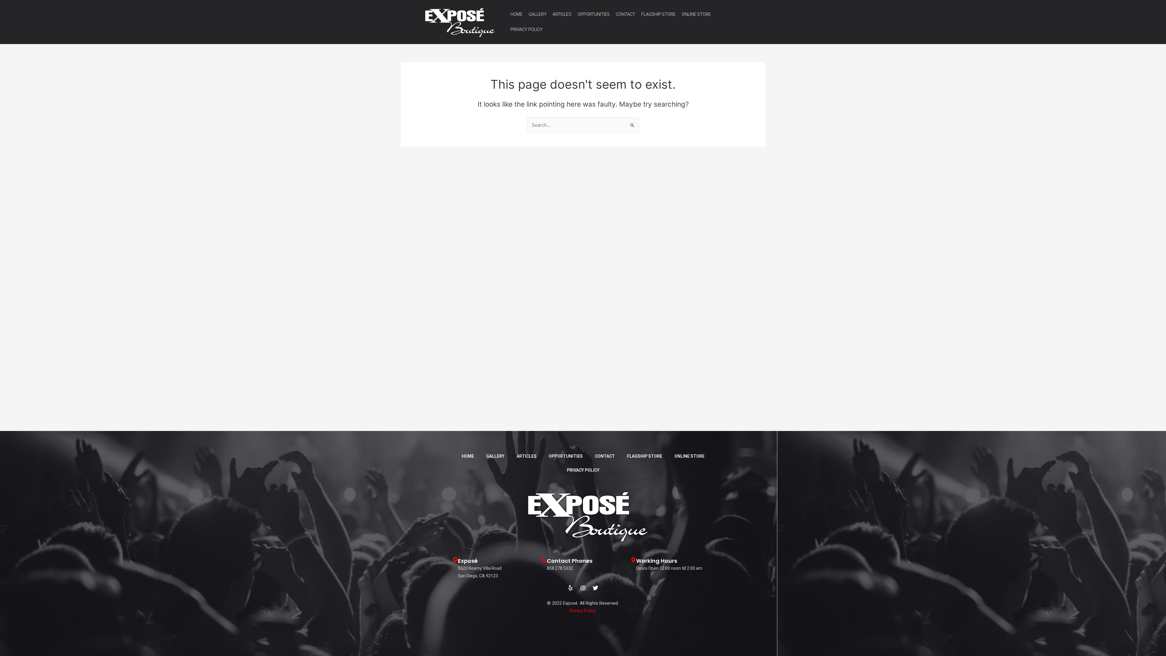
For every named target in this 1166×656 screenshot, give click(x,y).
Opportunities (594, 14)
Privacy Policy (526, 29)
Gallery (538, 14)
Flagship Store (658, 14)
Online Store (696, 14)
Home (516, 14)
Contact (625, 14)
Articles (562, 14)
